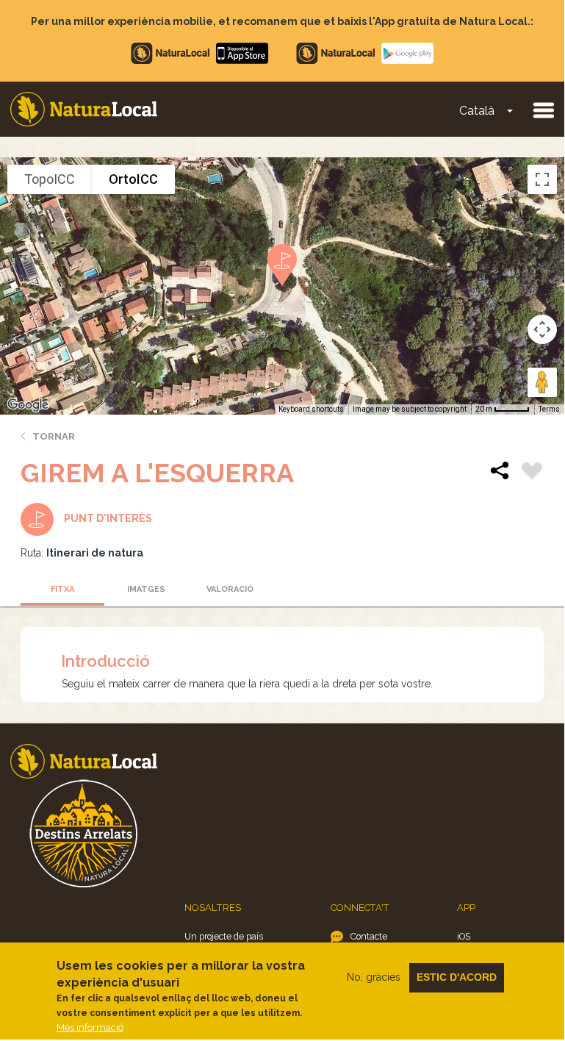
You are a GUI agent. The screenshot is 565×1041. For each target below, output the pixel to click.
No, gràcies (373, 977)
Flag (532, 472)
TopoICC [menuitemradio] (49, 179)
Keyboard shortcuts (311, 409)
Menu (543, 110)
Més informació (90, 1027)
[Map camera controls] (542, 329)
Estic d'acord (457, 977)
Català (476, 111)
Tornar (53, 436)
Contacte (368, 936)
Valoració (229, 589)
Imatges (146, 589)
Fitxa (62, 589)
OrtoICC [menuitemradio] (133, 179)
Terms (549, 409)
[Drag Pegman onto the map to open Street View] (542, 382)
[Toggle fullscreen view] (542, 179)
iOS (463, 936)
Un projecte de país (223, 936)
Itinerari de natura (94, 553)
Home (83, 109)
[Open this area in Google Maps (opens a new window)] (28, 405)
